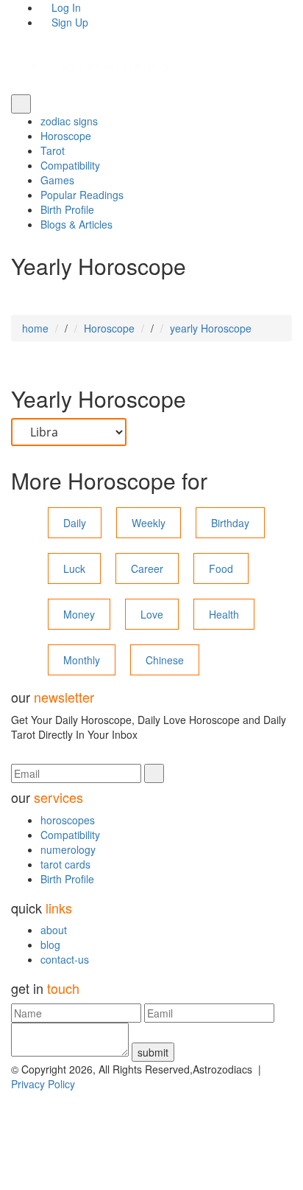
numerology (68, 849)
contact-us (64, 959)
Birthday (230, 522)
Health (224, 614)
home (35, 328)
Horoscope (65, 135)
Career (147, 568)
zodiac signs (69, 121)
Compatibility (70, 165)
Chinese (165, 660)
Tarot (52, 150)
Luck (74, 568)
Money (79, 614)
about (53, 929)
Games (57, 180)
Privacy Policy (43, 1083)
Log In (65, 7)
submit (153, 1052)
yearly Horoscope (211, 328)
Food (221, 568)
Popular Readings (82, 194)
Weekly (148, 522)
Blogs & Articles (76, 224)
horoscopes (67, 820)
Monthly (81, 660)
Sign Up (68, 22)
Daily (74, 522)
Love (151, 614)
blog (50, 944)
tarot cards (65, 864)
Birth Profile (67, 209)
